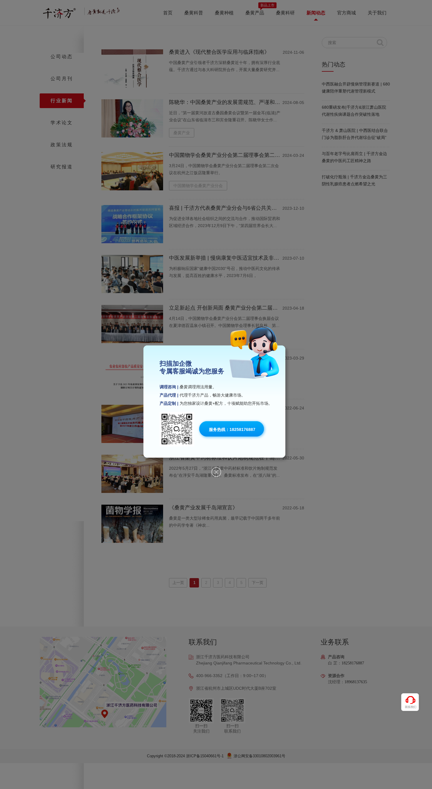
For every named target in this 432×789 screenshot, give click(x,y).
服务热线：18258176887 (232, 429)
